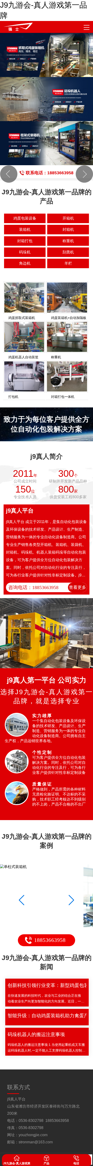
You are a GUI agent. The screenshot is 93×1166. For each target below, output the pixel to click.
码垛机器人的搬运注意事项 (36, 1034)
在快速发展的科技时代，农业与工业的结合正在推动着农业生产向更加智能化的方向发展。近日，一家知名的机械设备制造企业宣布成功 (46, 999)
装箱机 (25, 229)
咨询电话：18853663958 (33, 587)
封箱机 (68, 229)
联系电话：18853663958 (49, 172)
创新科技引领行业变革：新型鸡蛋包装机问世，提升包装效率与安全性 (47, 985)
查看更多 (77, 587)
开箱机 (68, 218)
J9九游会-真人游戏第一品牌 (43, 10)
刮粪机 (68, 252)
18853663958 (50, 940)
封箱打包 (24, 241)
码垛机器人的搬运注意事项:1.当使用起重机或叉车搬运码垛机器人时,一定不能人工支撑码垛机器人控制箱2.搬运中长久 (46, 1048)
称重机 (68, 241)
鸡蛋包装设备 (24, 218)
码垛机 (25, 252)
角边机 (25, 263)
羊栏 (68, 263)
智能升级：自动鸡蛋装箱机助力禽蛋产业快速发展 (47, 1015)
